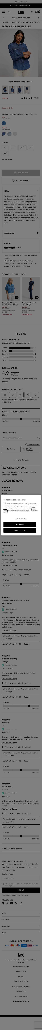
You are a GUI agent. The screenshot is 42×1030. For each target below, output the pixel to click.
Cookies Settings (21, 519)
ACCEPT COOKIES (20, 530)
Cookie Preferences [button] (24, 511)
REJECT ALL (20, 524)
